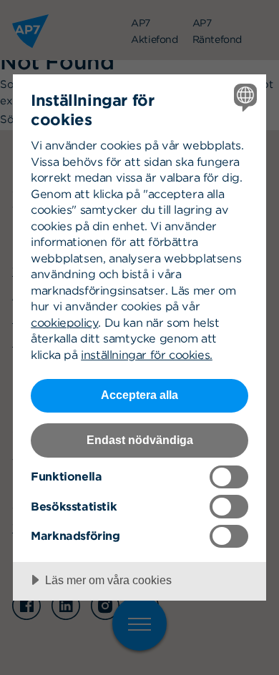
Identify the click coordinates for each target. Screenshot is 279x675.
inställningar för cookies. (146, 355)
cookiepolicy (64, 322)
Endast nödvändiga (140, 439)
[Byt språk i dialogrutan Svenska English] (243, 96)
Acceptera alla (139, 394)
